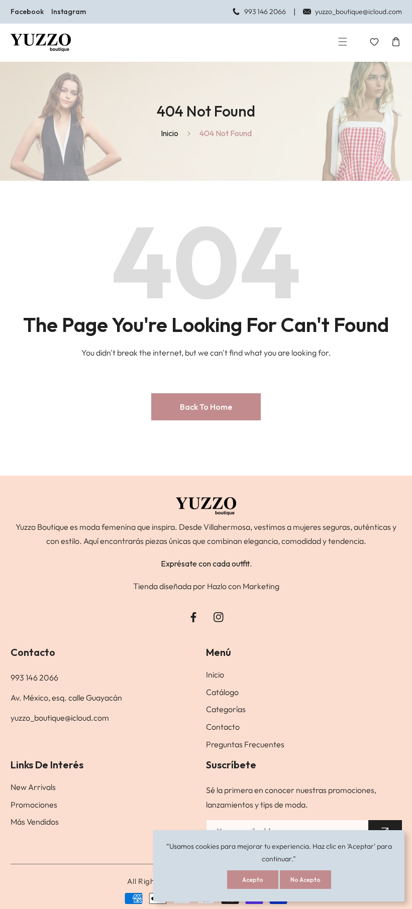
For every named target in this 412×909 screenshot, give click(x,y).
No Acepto (305, 879)
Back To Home (206, 407)
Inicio (169, 133)
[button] (343, 43)
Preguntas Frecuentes (245, 744)
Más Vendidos (35, 822)
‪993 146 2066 (34, 677)
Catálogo (222, 692)
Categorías (226, 709)
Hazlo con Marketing (243, 586)
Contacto (223, 727)
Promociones (34, 805)
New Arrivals (33, 787)
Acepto (252, 879)
